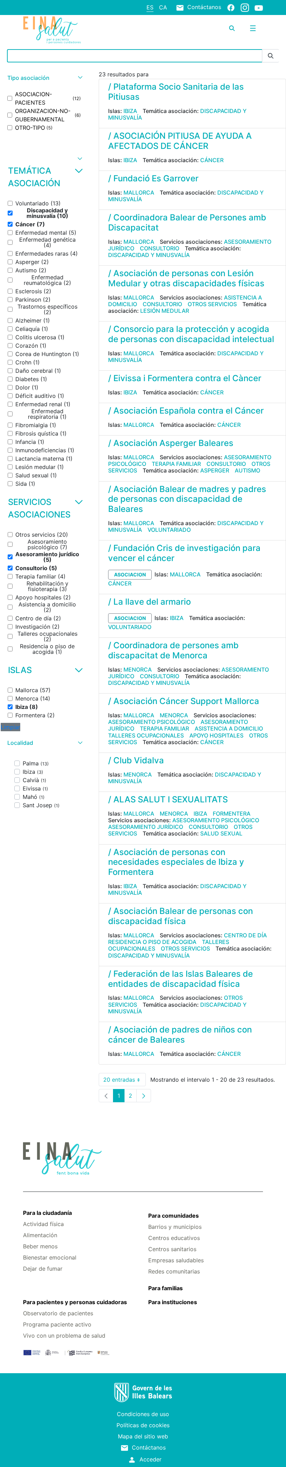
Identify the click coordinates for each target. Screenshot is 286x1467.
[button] (44, 77)
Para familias (165, 1288)
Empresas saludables (176, 1260)
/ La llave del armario (149, 602)
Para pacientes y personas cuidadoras (75, 1302)
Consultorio (159, 248)
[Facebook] (231, 7)
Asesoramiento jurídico (145, 826)
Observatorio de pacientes (58, 1313)
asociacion (130, 574)
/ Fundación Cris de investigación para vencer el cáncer (184, 553)
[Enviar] (270, 56)
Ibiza (130, 110)
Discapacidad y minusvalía (149, 254)
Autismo (247, 470)
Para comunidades (173, 1215)
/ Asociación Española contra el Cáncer (186, 411)
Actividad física (43, 1223)
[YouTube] (259, 7)
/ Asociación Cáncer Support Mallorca (183, 701)
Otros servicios (212, 304)
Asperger (214, 470)
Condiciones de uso (143, 1414)
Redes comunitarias (174, 1271)
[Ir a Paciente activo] (63, 30)
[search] (232, 28)
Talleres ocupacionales (146, 735)
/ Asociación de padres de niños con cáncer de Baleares (180, 1034)
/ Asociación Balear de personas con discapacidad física (180, 916)
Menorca (137, 669)
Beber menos (40, 1246)
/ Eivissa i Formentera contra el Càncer (184, 378)
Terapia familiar (176, 463)
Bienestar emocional (49, 1257)
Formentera (231, 813)
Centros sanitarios (172, 1249)
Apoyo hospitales (216, 735)
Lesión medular (164, 310)
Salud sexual (221, 833)
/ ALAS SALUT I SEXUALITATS (168, 799)
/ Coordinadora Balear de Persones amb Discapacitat (187, 222)
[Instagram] (245, 7)
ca (163, 7)
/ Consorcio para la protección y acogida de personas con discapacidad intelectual (191, 334)
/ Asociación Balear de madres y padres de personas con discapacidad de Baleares (187, 499)
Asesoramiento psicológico (151, 721)
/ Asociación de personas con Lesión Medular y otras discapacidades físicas (186, 278)
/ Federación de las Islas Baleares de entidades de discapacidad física (180, 979)
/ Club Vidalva (136, 760)
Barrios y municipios (175, 1226)
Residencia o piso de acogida (152, 941)
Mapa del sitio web (143, 1436)
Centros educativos (174, 1237)
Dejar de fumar (42, 1268)
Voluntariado (169, 529)
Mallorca (138, 192)
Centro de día (245, 935)
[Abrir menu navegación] (253, 28)
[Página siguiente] (143, 1095)
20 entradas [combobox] (124, 1081)
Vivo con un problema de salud (64, 1335)
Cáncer (212, 160)
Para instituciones (172, 1302)
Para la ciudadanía (47, 1212)
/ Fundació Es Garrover (153, 178)
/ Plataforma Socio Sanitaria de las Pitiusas (176, 92)
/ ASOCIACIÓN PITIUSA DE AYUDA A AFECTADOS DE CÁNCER (180, 141)
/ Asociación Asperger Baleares (170, 443)
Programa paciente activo (57, 1324)
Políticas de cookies (143, 1425)
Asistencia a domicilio (229, 728)
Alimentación (40, 1235)
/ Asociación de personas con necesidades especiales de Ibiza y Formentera (176, 862)
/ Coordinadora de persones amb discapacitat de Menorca (173, 650)
